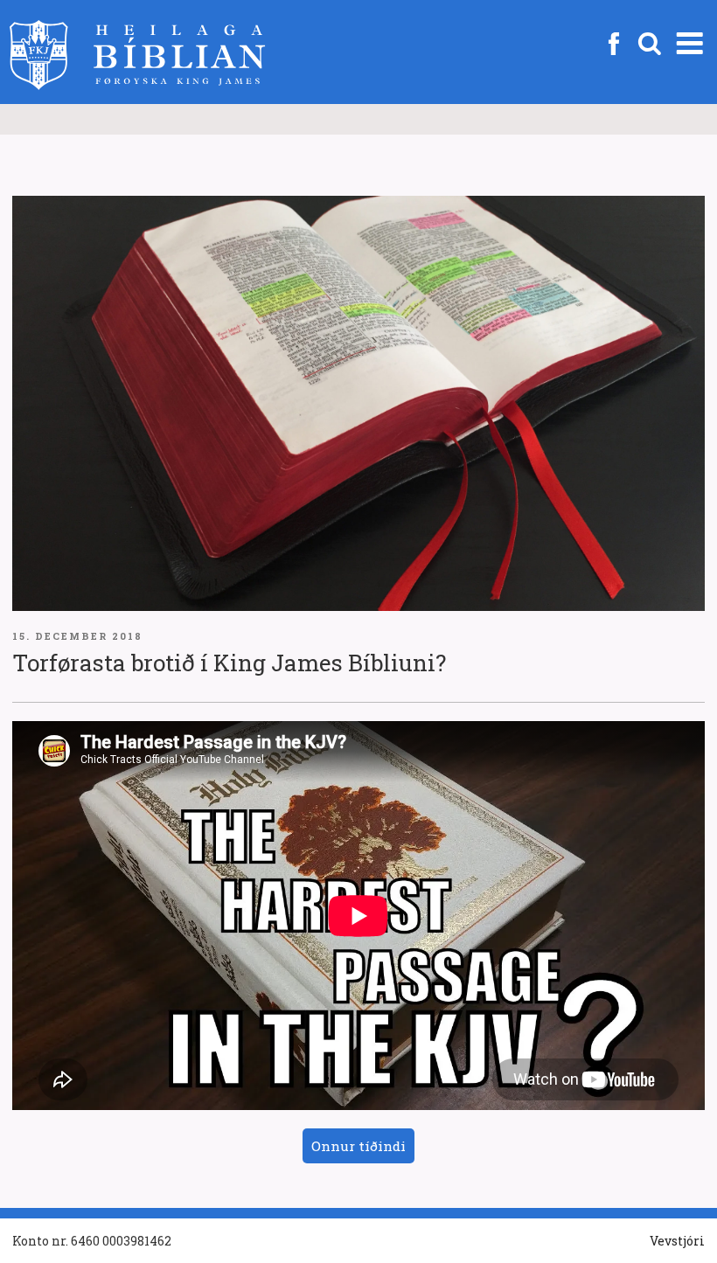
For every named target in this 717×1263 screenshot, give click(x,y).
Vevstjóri (677, 1240)
